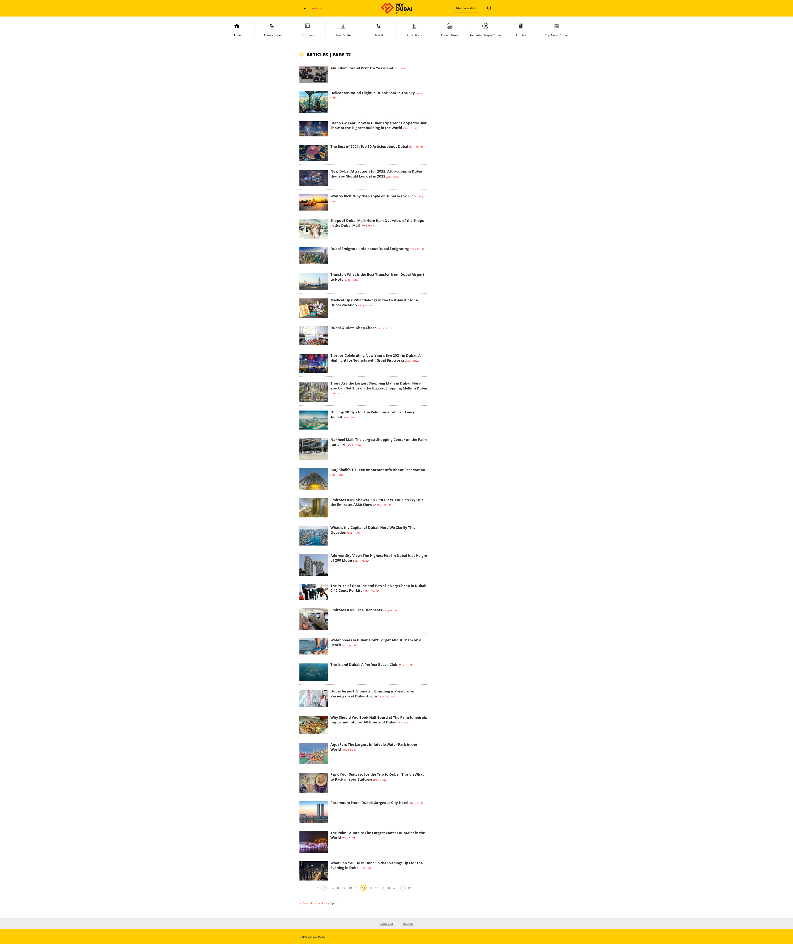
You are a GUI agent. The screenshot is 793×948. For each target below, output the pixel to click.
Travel (379, 35)
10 (350, 888)
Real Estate (343, 35)
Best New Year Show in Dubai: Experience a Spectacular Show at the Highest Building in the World (378, 125)
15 (382, 888)
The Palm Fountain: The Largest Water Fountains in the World (377, 835)
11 (356, 888)
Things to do (272, 35)
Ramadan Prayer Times (485, 35)
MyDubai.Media (307, 903)
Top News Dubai (556, 35)
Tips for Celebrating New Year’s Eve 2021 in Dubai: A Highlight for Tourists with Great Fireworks (375, 358)
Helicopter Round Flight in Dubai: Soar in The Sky (372, 92)
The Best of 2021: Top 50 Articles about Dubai (369, 146)
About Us (407, 924)
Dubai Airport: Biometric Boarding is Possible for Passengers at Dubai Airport (372, 693)
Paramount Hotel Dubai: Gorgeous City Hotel (369, 802)
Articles (317, 8)
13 (370, 888)
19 (409, 888)
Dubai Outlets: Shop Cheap (353, 327)
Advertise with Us (466, 8)
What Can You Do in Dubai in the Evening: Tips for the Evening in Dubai (376, 865)
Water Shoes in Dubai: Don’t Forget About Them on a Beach (375, 642)
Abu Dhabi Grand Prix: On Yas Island (361, 68)
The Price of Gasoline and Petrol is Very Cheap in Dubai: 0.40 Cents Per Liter (378, 588)
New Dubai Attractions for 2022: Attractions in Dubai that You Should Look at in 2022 (376, 174)
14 (376, 888)
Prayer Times (450, 35)
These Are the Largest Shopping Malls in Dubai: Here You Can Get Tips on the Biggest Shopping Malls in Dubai (378, 386)
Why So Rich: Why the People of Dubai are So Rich (373, 196)
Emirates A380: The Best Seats (356, 609)
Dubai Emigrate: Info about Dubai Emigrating (369, 248)
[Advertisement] (463, 124)
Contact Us (386, 924)
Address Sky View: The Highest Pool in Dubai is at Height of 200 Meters (378, 558)
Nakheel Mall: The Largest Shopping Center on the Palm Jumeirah (378, 442)
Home (301, 8)
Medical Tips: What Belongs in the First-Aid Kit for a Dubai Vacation (374, 302)
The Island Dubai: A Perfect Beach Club (364, 664)
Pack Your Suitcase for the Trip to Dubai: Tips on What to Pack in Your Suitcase (377, 777)
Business (308, 35)
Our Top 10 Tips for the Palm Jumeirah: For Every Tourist (372, 414)
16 (389, 888)
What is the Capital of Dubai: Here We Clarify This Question (372, 530)
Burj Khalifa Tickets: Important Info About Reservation (377, 469)
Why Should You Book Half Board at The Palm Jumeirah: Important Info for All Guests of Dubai (378, 720)
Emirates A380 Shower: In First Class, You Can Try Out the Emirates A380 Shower (376, 502)
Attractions (414, 35)
